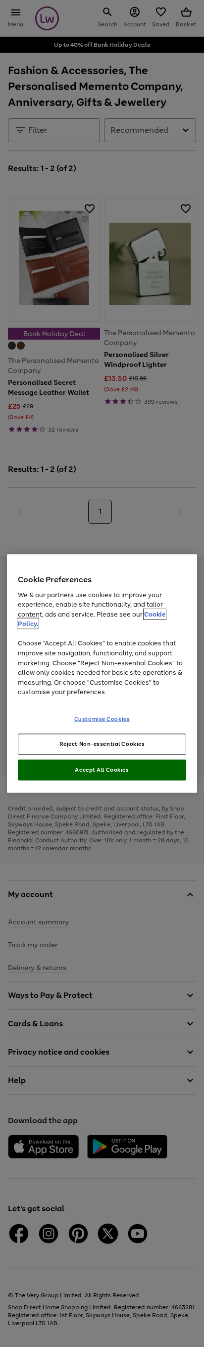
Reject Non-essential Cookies (102, 744)
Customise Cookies (102, 718)
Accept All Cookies (102, 770)
